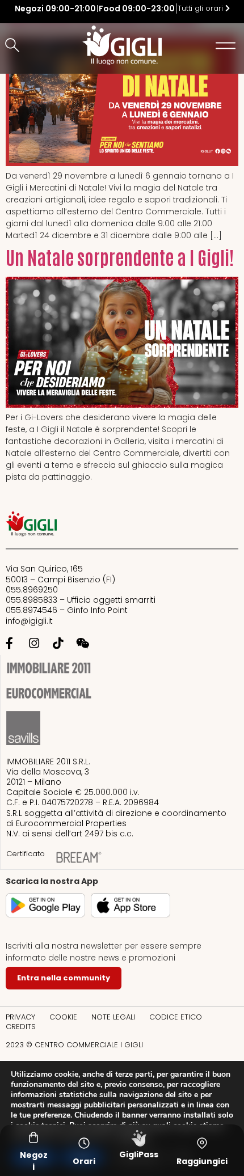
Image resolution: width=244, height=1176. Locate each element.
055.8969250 (32, 589)
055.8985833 (31, 600)
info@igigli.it (29, 621)
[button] (14, 46)
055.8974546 (31, 610)
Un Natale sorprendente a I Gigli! (120, 256)
